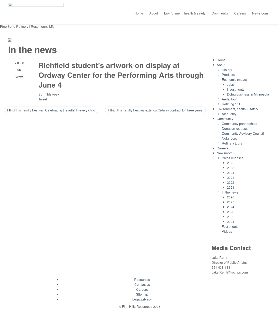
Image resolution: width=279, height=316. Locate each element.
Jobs (230, 84)
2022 (230, 182)
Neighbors (229, 138)
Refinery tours (232, 143)
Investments (235, 89)
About (153, 13)
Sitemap (142, 294)
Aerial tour (229, 99)
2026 (230, 162)
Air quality (229, 113)
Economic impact (234, 79)
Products (228, 74)
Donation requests (235, 128)
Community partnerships (239, 123)
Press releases (232, 158)
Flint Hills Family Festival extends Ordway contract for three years (155, 110)
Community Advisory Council (243, 133)
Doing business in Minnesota (248, 94)
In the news (230, 192)
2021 (230, 187)
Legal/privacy (142, 299)
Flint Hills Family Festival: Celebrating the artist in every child (51, 110)
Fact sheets (230, 226)
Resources (142, 279)
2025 (230, 167)
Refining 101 (231, 104)
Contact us (142, 284)
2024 (230, 172)
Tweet (42, 99)
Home (138, 13)
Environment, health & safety (184, 13)
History (227, 69)
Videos (227, 231)
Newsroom (260, 13)
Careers (240, 13)
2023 (230, 177)
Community (220, 13)
